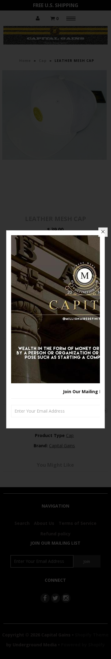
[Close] (103, 232)
